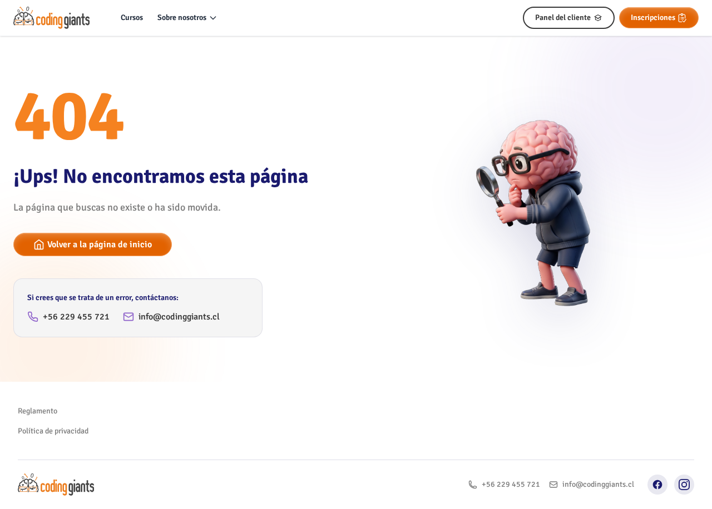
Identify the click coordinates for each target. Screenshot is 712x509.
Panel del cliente (563, 17)
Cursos (132, 17)
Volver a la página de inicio (99, 244)
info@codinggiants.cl (179, 316)
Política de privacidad (53, 431)
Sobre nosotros (181, 17)
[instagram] (684, 485)
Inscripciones (653, 17)
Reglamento (37, 411)
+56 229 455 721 (76, 316)
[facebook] (657, 485)
